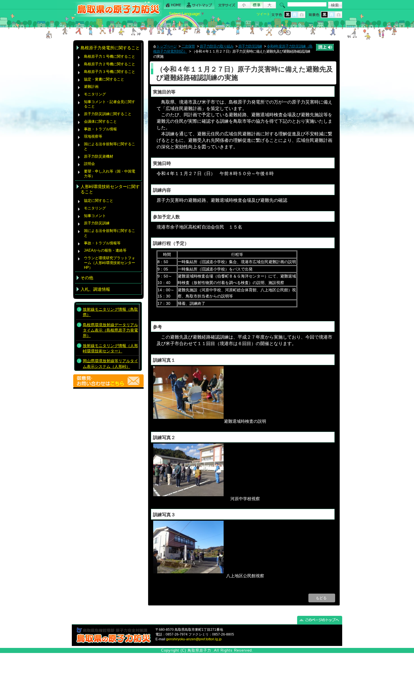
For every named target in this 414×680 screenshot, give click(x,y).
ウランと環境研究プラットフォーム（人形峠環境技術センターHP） (109, 262)
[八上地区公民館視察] (188, 572)
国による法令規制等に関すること (109, 146)
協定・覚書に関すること (104, 79)
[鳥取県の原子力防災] (116, 15)
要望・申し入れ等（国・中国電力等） (109, 173)
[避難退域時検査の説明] (188, 417)
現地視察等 (93, 136)
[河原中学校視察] (188, 495)
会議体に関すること (100, 121)
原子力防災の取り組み (216, 46)
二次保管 (188, 46)
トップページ (166, 46)
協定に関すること (98, 200)
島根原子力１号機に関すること (109, 56)
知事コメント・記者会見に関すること (109, 104)
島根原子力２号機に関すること (109, 64)
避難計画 (91, 86)
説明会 (89, 164)
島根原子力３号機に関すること (109, 72)
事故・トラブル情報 (101, 129)
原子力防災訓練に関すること (108, 114)
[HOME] (173, 4)
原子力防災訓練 (97, 223)
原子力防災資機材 (98, 156)
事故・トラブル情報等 (103, 243)
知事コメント (95, 216)
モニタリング (95, 94)
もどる (322, 598)
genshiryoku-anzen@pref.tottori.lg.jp (194, 639)
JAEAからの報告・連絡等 (105, 250)
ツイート (263, 14)
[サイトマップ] (199, 4)
